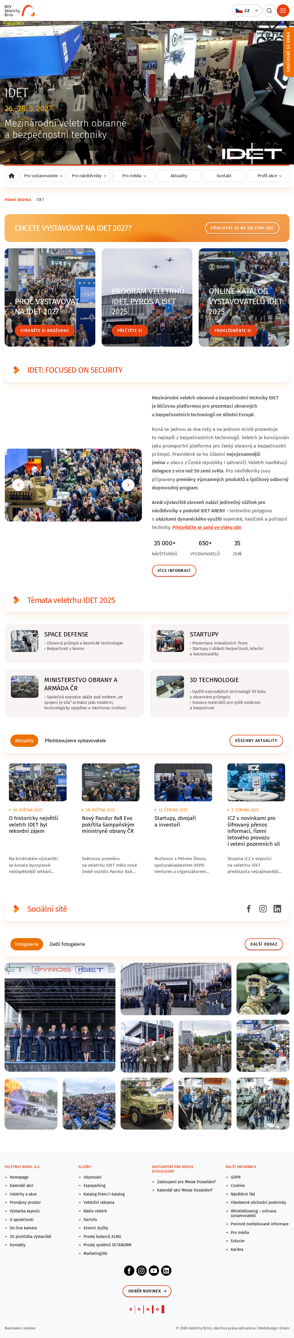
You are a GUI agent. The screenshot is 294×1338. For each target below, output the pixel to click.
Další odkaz (263, 944)
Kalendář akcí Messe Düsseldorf (184, 1190)
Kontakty (18, 1245)
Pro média (240, 1232)
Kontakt (224, 175)
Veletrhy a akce (23, 1194)
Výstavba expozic (25, 1211)
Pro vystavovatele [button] (41, 175)
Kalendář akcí (21, 1185)
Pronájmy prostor (25, 1202)
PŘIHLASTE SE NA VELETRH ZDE (242, 228)
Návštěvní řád (243, 1194)
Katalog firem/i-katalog (104, 1194)
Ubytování (93, 1177)
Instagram (141, 1270)
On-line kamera (23, 1228)
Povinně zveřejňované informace (260, 1224)
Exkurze (237, 1241)
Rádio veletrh (95, 1211)
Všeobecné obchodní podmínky (258, 1202)
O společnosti (22, 1220)
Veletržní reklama (99, 1202)
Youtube (154, 1270)
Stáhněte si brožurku (44, 330)
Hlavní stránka (18, 199)
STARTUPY (204, 634)
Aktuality (179, 175)
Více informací (174, 570)
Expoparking (94, 1185)
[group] (24, 741)
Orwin (284, 1328)
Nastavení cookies (20, 1328)
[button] (247, 10)
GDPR (236, 1177)
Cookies (238, 1185)
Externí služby (96, 1228)
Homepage (19, 1177)
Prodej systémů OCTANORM (107, 1245)
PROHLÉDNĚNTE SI (233, 330)
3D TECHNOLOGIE (214, 680)
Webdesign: (269, 1328)
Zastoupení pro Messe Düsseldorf (186, 1182)
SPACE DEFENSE (66, 634)
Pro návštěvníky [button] (87, 175)
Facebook (129, 1270)
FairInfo (90, 1220)
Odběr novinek (144, 1291)
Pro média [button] (131, 175)
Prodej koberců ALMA (102, 1237)
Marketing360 (95, 1253)
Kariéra (237, 1249)
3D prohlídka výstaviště (30, 1237)
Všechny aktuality (256, 740)
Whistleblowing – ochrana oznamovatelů (253, 1213)
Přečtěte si (129, 330)
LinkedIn (166, 1270)
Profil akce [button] (267, 175)
